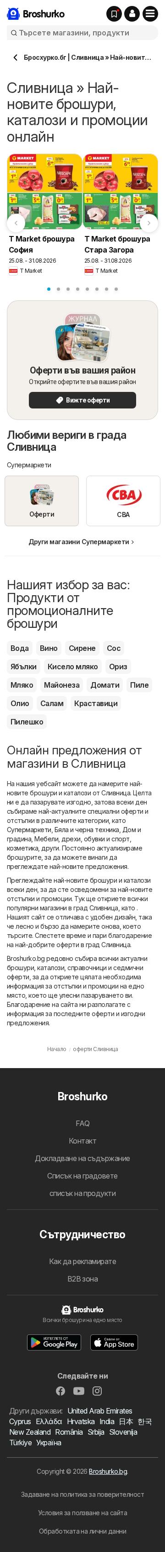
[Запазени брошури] (114, 14)
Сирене (82, 648)
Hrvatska (81, 1421)
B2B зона (82, 1278)
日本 (126, 1421)
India (106, 1421)
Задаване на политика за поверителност (82, 1494)
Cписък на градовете (82, 1175)
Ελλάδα (49, 1421)
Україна (48, 1442)
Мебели (46, 839)
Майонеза (61, 685)
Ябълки (24, 666)
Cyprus (20, 1421)
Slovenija (123, 1432)
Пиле (139, 685)
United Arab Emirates (99, 1410)
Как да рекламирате (82, 1261)
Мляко (22, 685)
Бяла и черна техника (87, 829)
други (50, 848)
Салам (51, 703)
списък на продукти (83, 1193)
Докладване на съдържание (82, 1158)
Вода (20, 648)
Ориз (118, 666)
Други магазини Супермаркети (78, 542)
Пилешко (27, 721)
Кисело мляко (73, 666)
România (68, 1432)
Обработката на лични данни (82, 1531)
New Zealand (29, 1432)
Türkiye (20, 1442)
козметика (22, 848)
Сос (114, 648)
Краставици (95, 703)
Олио (20, 703)
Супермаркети (29, 829)
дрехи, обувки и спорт (95, 839)
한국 (145, 1421)
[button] (132, 14)
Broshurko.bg (108, 1471)
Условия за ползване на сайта (82, 1513)
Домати (104, 685)
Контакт (82, 1140)
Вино (49, 648)
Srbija (96, 1432)
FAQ (82, 1123)
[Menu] (150, 14)
